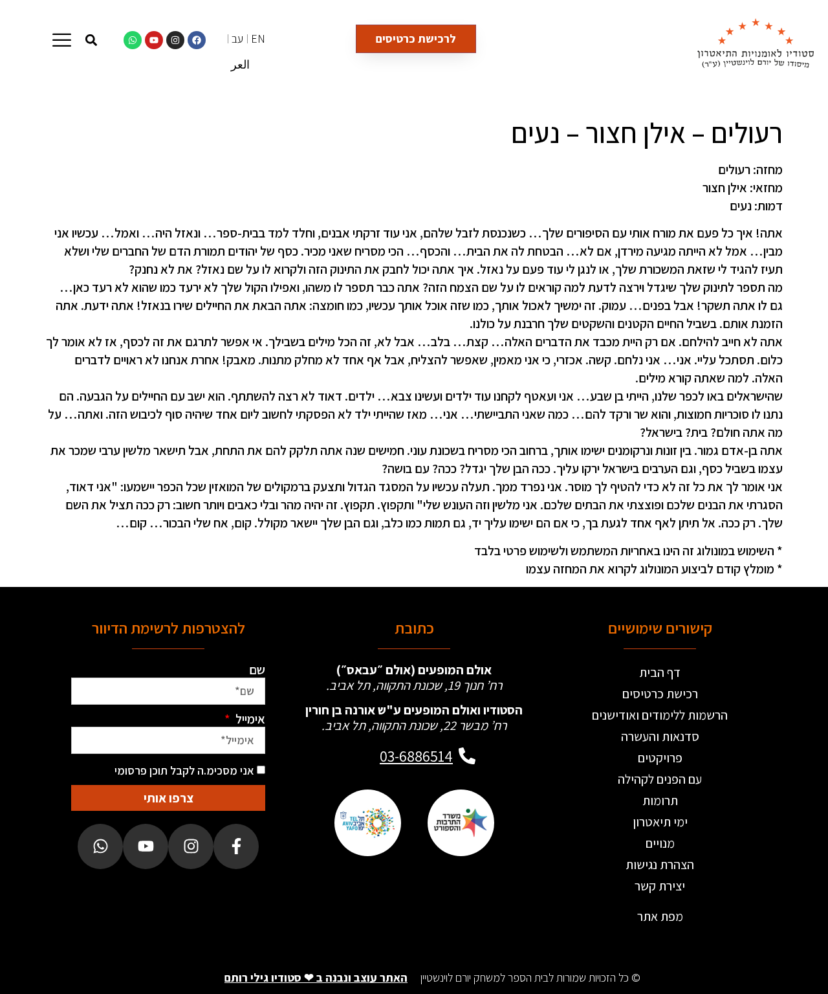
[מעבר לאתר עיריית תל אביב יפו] (367, 823)
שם (257, 670)
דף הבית (660, 672)
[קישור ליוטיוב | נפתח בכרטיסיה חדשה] (154, 40)
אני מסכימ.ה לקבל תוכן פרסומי (184, 770)
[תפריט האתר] (61, 39)
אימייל (249, 719)
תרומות (660, 800)
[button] (91, 39)
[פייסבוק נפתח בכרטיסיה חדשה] (236, 846)
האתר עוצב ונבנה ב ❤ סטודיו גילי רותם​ (316, 977)
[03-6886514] (467, 755)
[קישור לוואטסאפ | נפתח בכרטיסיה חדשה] (133, 40)
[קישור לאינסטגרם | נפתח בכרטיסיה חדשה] (175, 40)
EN (258, 38)
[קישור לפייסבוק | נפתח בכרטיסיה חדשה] (197, 40)
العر (240, 64)
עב (237, 38)
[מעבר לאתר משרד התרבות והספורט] (460, 823)
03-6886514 (416, 756)
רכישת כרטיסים (660, 693)
